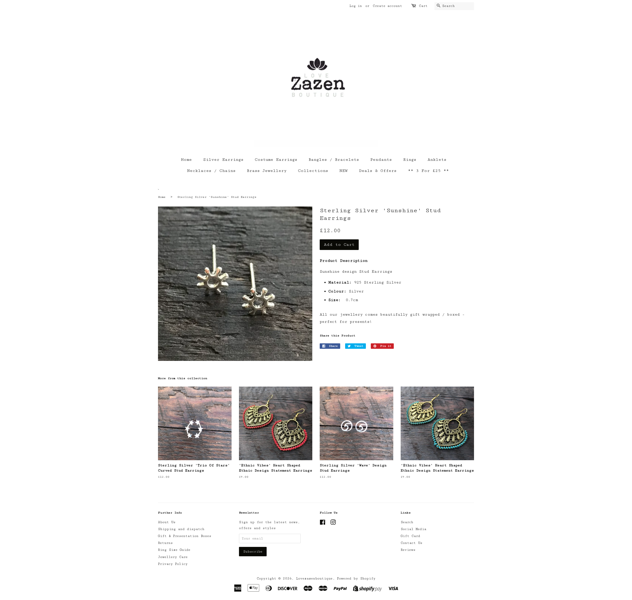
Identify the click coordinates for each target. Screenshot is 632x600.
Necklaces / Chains (211, 170)
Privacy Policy (173, 564)
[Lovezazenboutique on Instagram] (333, 523)
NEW (343, 170)
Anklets (437, 159)
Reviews (408, 550)
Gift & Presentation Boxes (184, 536)
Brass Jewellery (267, 170)
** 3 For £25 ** (428, 170)
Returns (165, 543)
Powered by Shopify (356, 578)
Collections (313, 170)
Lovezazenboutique (314, 578)
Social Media (413, 529)
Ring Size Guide (174, 550)
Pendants (381, 159)
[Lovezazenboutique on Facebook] (322, 523)
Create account (387, 6)
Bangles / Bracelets (334, 159)
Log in (355, 6)
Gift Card (410, 536)
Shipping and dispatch (181, 529)
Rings (409, 159)
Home (186, 159)
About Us (167, 522)
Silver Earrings (223, 159)
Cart (423, 6)
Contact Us (411, 543)
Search (407, 522)
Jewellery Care (173, 557)
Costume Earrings (276, 159)
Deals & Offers (377, 170)
